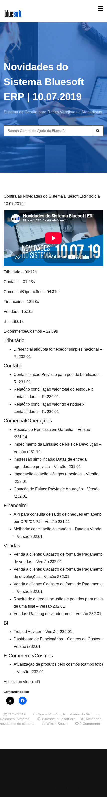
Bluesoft (48, 719)
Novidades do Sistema (81, 714)
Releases (7, 719)
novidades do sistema (17, 724)
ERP (80, 719)
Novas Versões (49, 714)
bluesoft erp (66, 719)
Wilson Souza (57, 724)
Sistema (23, 719)
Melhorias (93, 719)
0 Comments (90, 724)
